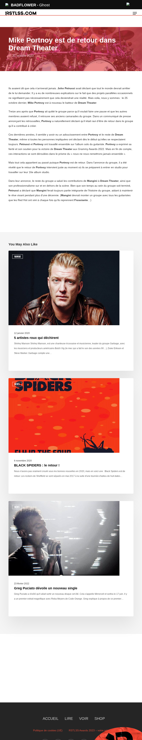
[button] (135, 13)
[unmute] (128, 3)
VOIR (83, 718)
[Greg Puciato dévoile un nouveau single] (71, 559)
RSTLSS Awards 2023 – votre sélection (92, 730)
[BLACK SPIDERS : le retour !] (71, 436)
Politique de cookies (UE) (47, 730)
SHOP (99, 718)
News (17, 384)
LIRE (69, 718)
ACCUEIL (50, 718)
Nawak (17, 256)
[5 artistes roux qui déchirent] (71, 311)
